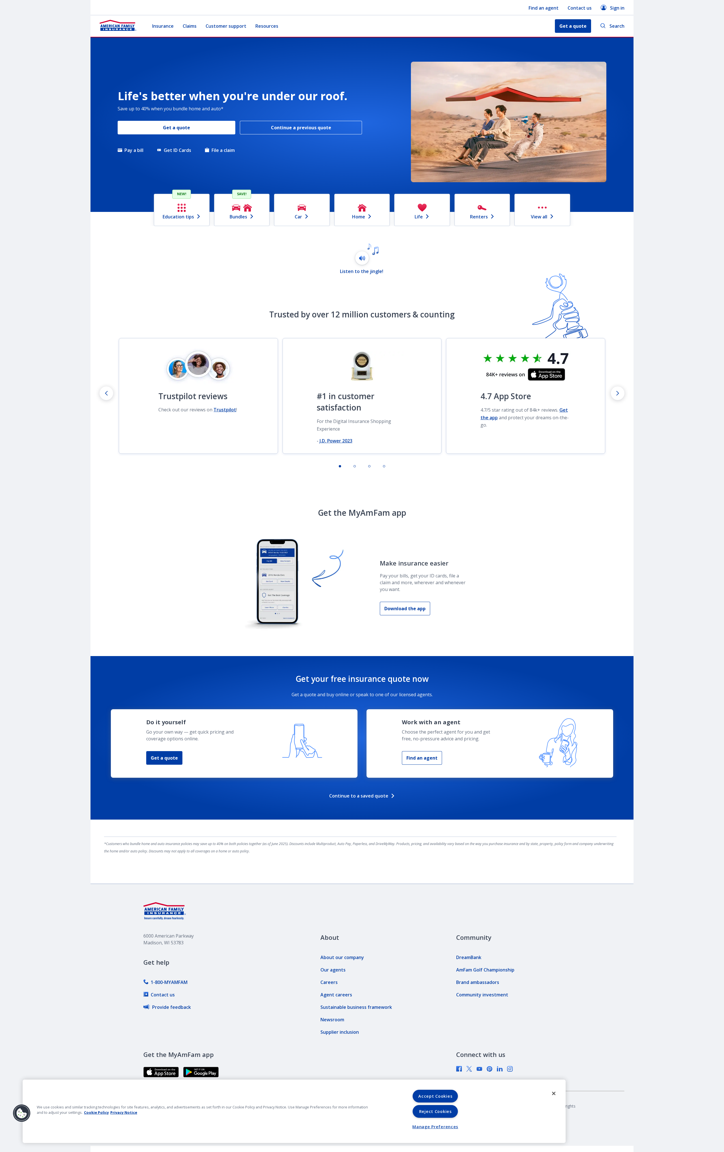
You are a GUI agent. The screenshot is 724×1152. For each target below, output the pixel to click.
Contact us (580, 8)
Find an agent (544, 8)
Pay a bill (133, 150)
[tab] (340, 466)
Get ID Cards (177, 150)
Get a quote (164, 758)
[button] (22, 1113)
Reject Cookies (435, 1111)
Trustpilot (225, 410)
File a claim (223, 150)
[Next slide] (617, 393)
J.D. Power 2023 (336, 441)
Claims (190, 26)
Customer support (226, 26)
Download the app (405, 608)
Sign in (617, 8)
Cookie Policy (96, 1112)
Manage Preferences (435, 1126)
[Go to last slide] (106, 393)
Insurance (163, 26)
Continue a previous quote (301, 127)
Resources (266, 26)
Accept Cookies (435, 1096)
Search (616, 26)
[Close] (554, 1093)
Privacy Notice (123, 1112)
